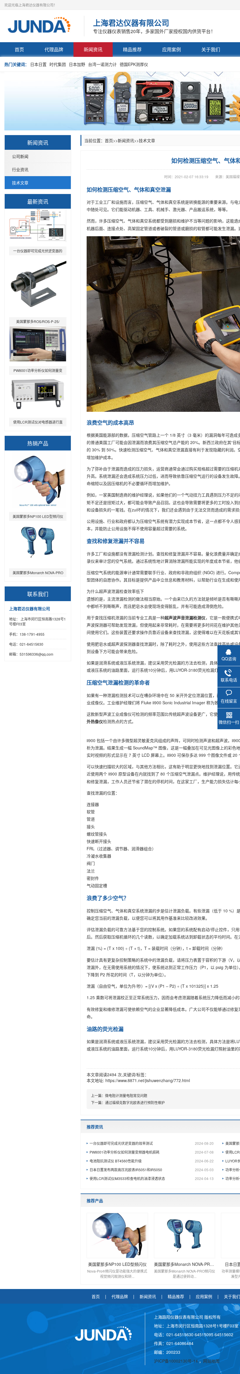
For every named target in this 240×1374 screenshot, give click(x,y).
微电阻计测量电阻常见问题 (126, 1095)
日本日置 (38, 64)
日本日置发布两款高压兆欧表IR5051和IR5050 (152, 1169)
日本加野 (77, 64)
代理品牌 (53, 49)
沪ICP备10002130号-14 (176, 1361)
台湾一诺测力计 (102, 64)
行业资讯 (20, 169)
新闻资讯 (93, 49)
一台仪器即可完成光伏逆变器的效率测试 (152, 1143)
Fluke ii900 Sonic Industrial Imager (172, 702)
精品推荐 (132, 49)
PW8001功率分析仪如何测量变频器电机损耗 (152, 1151)
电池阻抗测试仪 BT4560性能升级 (152, 1160)
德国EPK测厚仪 (134, 64)
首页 (19, 49)
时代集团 (57, 64)
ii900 (91, 740)
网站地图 (211, 1361)
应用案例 (171, 49)
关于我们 (210, 49)
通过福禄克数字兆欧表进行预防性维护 (135, 1102)
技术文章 (20, 183)
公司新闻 (20, 156)
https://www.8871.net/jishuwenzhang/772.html (147, 1080)
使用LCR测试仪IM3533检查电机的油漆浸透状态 (152, 1178)
